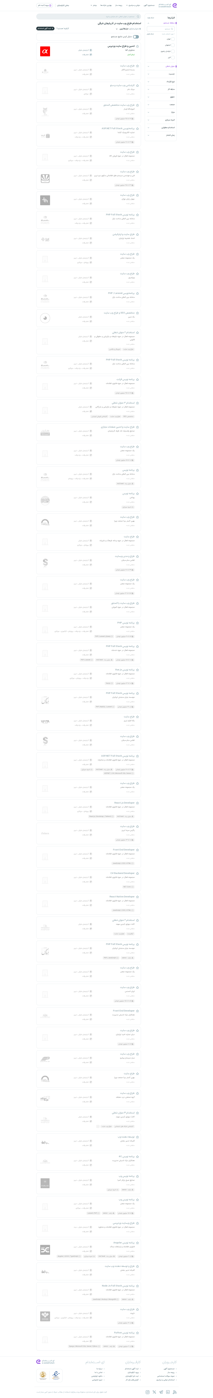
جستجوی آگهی (149, 5)
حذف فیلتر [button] (150, 34)
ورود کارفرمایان (133, 1372)
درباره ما (99, 1368)
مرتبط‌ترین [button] (123, 29)
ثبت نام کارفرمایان (132, 1376)
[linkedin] (168, 1392)
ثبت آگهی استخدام (44, 28)
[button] (161, 39)
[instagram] (147, 1392)
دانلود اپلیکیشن (96, 1376)
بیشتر (95, 5)
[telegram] (161, 1392)
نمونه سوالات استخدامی (166, 1376)
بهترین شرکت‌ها (106, 5)
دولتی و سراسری (134, 5)
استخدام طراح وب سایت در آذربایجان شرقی (119, 23)
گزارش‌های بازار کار (132, 1380)
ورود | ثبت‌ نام (43, 5)
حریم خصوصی (97, 1380)
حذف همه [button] (150, 18)
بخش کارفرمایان (63, 5)
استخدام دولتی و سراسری (165, 1380)
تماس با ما (98, 1372)
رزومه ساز (118, 5)
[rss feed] (174, 1392)
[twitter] (154, 1392)
